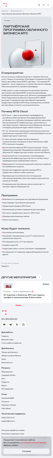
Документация (7, 339)
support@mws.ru (8, 421)
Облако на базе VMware (11, 356)
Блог (3, 378)
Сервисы (5, 336)
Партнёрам (6, 408)
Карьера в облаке (8, 405)
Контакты (5, 401)
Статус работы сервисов (11, 343)
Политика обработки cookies (13, 430)
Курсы (3, 385)
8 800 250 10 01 (8, 418)
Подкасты (5, 382)
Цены (3, 359)
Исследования (7, 389)
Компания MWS (7, 398)
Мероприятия (6, 372)
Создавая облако (8, 375)
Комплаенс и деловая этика (12, 434)
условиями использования (34, 442)
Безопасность (7, 362)
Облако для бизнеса (9, 352)
